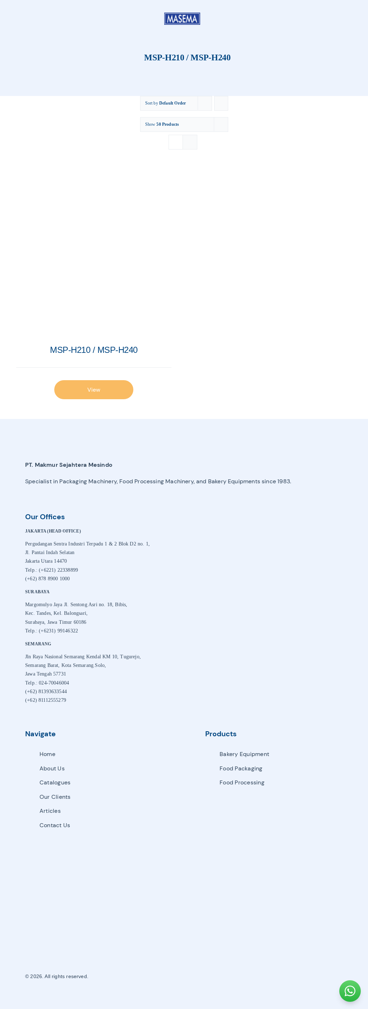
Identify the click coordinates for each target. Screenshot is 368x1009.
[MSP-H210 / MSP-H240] (94, 254)
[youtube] (284, 976)
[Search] (333, 18)
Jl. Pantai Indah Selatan (49, 552)
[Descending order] (221, 103)
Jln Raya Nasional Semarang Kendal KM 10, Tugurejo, (83, 656)
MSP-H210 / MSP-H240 (94, 350)
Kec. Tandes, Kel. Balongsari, (56, 613)
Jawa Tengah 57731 (45, 674)
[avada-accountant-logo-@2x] (182, 14)
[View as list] (190, 142)
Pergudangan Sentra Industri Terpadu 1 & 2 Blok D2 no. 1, (87, 544)
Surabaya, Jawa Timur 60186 (56, 622)
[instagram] (272, 976)
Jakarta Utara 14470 (46, 561)
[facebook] (259, 976)
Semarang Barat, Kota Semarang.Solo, (65, 665)
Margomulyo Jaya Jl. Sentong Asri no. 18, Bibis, (76, 604)
